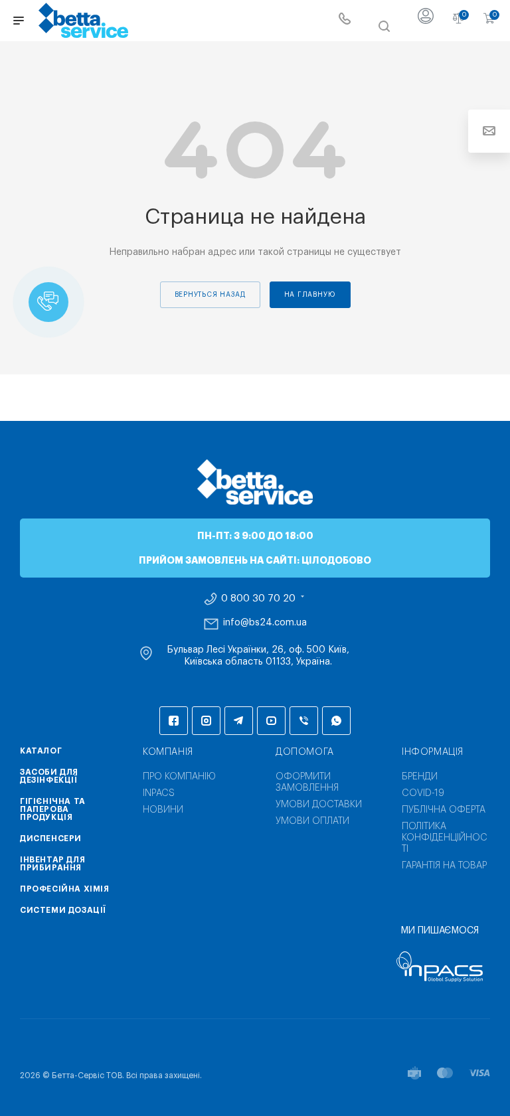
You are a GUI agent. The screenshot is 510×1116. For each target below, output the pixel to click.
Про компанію (179, 776)
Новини (163, 810)
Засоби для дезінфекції (49, 776)
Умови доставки (319, 804)
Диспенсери (51, 838)
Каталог (41, 751)
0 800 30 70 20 (258, 598)
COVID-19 (423, 793)
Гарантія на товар (444, 865)
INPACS (159, 793)
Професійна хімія (65, 889)
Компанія (168, 752)
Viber (304, 720)
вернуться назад (210, 294)
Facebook (173, 720)
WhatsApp (336, 720)
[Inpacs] (439, 967)
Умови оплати (312, 821)
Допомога (305, 752)
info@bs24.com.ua (265, 622)
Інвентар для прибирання (52, 864)
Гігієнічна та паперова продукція (53, 809)
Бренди (420, 776)
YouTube (271, 720)
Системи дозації (63, 910)
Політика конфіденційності (444, 838)
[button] (48, 302)
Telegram (238, 720)
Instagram (206, 720)
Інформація (433, 752)
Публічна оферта (443, 810)
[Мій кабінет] (426, 20)
